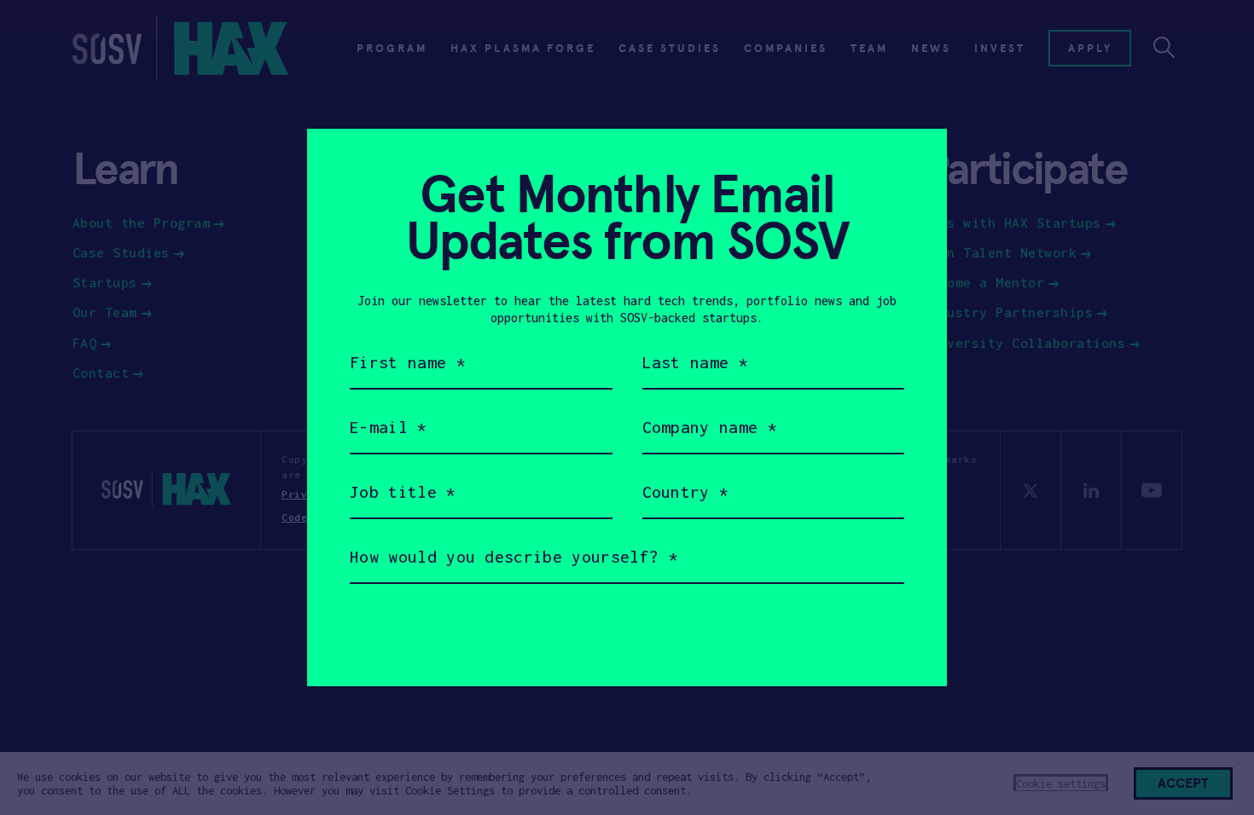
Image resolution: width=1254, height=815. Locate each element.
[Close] (913, 162)
